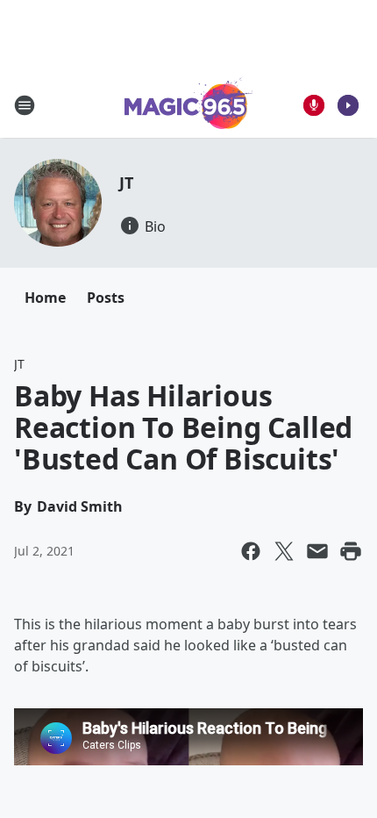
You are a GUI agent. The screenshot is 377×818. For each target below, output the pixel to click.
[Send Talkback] (313, 105)
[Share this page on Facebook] (250, 551)
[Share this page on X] (284, 551)
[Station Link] (188, 104)
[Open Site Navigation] (24, 105)
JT (126, 182)
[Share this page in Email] (317, 551)
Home (45, 297)
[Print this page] (350, 551)
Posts (105, 297)
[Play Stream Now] (348, 105)
